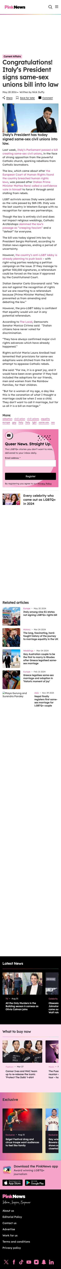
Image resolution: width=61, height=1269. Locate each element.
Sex (53, 422)
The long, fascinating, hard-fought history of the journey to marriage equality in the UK (40, 636)
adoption (7, 418)
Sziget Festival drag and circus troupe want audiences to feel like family (22, 1142)
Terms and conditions (16, 1241)
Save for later (27, 97)
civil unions (33, 418)
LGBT (34, 422)
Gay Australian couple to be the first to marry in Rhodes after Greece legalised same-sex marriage (40, 659)
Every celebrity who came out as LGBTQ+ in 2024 (39, 500)
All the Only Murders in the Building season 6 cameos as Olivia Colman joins (22, 1006)
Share (9, 97)
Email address (16, 458)
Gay (14, 422)
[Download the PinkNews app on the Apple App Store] (13, 1183)
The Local (26, 321)
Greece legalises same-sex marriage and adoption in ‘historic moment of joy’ (38, 678)
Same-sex (44, 422)
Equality (45, 418)
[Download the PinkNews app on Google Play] (35, 1183)
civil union (19, 418)
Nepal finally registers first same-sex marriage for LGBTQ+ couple (45, 701)
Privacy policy (12, 1247)
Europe (6, 422)
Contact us (9, 1223)
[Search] (50, 7)
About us (8, 1210)
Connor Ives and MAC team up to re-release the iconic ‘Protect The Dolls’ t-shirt (21, 1074)
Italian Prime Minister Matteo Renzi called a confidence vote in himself (30, 185)
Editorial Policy (12, 1216)
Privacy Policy (45, 483)
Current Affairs (12, 56)
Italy (20, 422)
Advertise (9, 1229)
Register (31, 476)
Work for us (10, 1235)
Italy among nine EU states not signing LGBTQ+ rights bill (40, 613)
